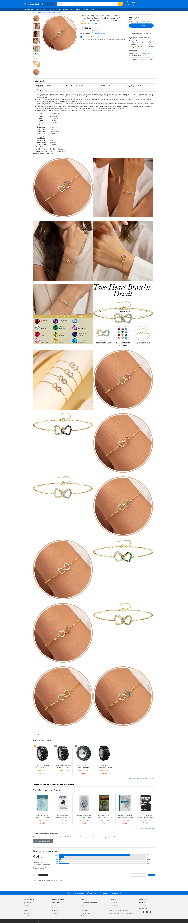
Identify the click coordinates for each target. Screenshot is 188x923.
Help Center (93, 893)
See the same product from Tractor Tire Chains (141, 779)
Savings (45, 9)
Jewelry (58, 12)
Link (103, 90)
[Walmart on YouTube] (147, 912)
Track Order (105, 893)
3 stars (56, 859)
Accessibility (84, 910)
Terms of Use (113, 902)
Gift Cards (55, 913)
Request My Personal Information (119, 910)
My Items (92, 9)
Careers (86, 9)
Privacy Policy (114, 905)
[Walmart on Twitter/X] (143, 912)
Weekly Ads (117, 893)
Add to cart (141, 25)
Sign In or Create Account (77, 893)
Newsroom (26, 908)
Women (53, 12)
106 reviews (94, 23)
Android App (142, 905)
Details (144, 55)
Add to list (135, 59)
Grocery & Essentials (55, 9)
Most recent (43, 875)
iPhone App (142, 902)
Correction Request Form (43, 841)
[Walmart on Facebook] (140, 912)
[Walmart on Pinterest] (150, 912)
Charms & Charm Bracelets (83, 90)
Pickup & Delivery (68, 9)
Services (38, 9)
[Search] (120, 4)
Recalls (83, 908)
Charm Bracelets (96, 90)
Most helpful (66, 875)
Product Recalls (85, 913)
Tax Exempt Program (87, 916)
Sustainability (27, 913)
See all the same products (147, 828)
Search (152, 875)
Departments (30, 9)
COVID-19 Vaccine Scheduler (89, 902)
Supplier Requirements (30, 916)
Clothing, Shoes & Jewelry (43, 12)
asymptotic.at (97, 37)
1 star (57, 863)
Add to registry (148, 59)
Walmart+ (55, 910)
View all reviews (39, 869)
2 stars (56, 861)
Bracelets (72, 90)
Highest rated (55, 875)
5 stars (56, 855)
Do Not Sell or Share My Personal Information (122, 913)
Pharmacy (78, 9)
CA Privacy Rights (115, 908)
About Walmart (28, 902)
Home (34, 12)
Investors (26, 910)
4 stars (56, 857)
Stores (54, 905)
